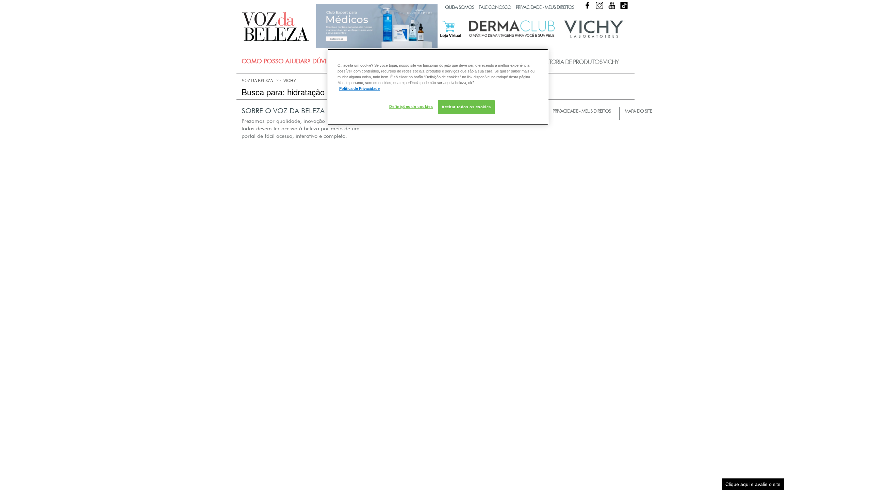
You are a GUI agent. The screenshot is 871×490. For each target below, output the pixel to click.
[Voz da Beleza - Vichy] (593, 36)
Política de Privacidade (359, 88)
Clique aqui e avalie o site (752, 484)
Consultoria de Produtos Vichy (572, 61)
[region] (437, 87)
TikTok (624, 5)
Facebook (587, 5)
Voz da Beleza (257, 80)
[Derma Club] (512, 36)
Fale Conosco (495, 7)
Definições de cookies (411, 106)
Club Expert (377, 26)
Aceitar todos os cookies (466, 107)
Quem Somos (459, 7)
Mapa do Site (638, 111)
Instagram (599, 5)
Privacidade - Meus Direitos (545, 7)
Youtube (611, 5)
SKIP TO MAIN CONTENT (267, 2)
